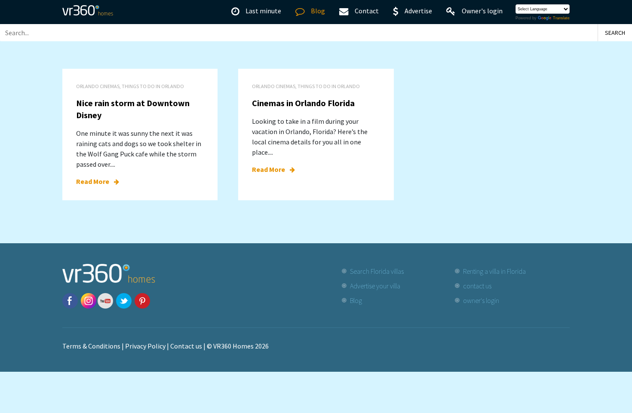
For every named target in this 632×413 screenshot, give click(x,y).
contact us (477, 285)
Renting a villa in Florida (494, 271)
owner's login (481, 300)
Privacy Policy (145, 346)
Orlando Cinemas (98, 86)
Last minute (263, 10)
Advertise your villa (375, 285)
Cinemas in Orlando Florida (303, 103)
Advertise (418, 10)
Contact (367, 10)
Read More (93, 181)
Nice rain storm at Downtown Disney (133, 109)
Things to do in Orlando (153, 86)
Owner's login (482, 10)
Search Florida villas (377, 271)
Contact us (186, 346)
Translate (561, 18)
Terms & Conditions (91, 346)
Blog (318, 10)
